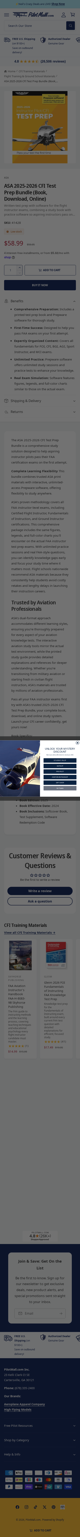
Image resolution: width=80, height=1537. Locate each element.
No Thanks (60, 788)
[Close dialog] (77, 743)
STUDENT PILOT (60, 760)
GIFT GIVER (60, 782)
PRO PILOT (60, 771)
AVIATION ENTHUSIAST (60, 777)
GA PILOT (60, 766)
